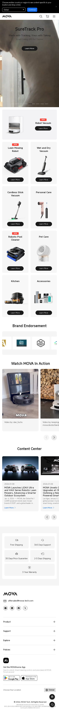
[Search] (41, 16)
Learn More (34, 44)
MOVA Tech (25, 702)
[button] (47, 16)
